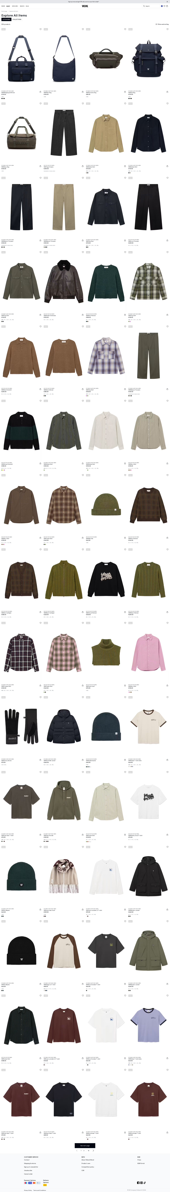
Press (139, 1160)
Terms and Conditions (39, 1190)
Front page (4, 11)
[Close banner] (167, 1)
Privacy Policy (28, 1190)
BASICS (22, 6)
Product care (86, 1163)
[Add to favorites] (40, 29)
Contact (26, 1160)
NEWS (3, 6)
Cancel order (28, 1174)
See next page (85, 1145)
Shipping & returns (30, 1163)
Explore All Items (14, 11)
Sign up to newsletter (31, 1167)
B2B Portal (141, 1163)
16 (88, 1150)
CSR (83, 1170)
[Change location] (161, 6)
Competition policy (88, 1167)
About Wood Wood (88, 1160)
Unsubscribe (28, 1170)
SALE (27, 6)
